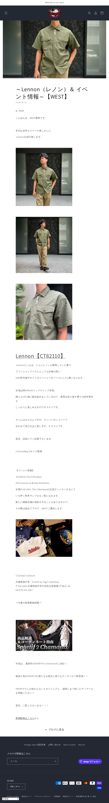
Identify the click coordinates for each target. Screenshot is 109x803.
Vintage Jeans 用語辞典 (35, 744)
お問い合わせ (54, 744)
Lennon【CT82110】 (41, 355)
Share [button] (21, 110)
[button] (6, 13)
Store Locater (69, 744)
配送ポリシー (68, 796)
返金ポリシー (27, 796)
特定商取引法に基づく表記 (86, 796)
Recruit (81, 744)
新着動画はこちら (25, 718)
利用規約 (57, 796)
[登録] (55, 761)
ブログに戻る (56, 729)
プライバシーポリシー (42, 796)
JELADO (16, 796)
